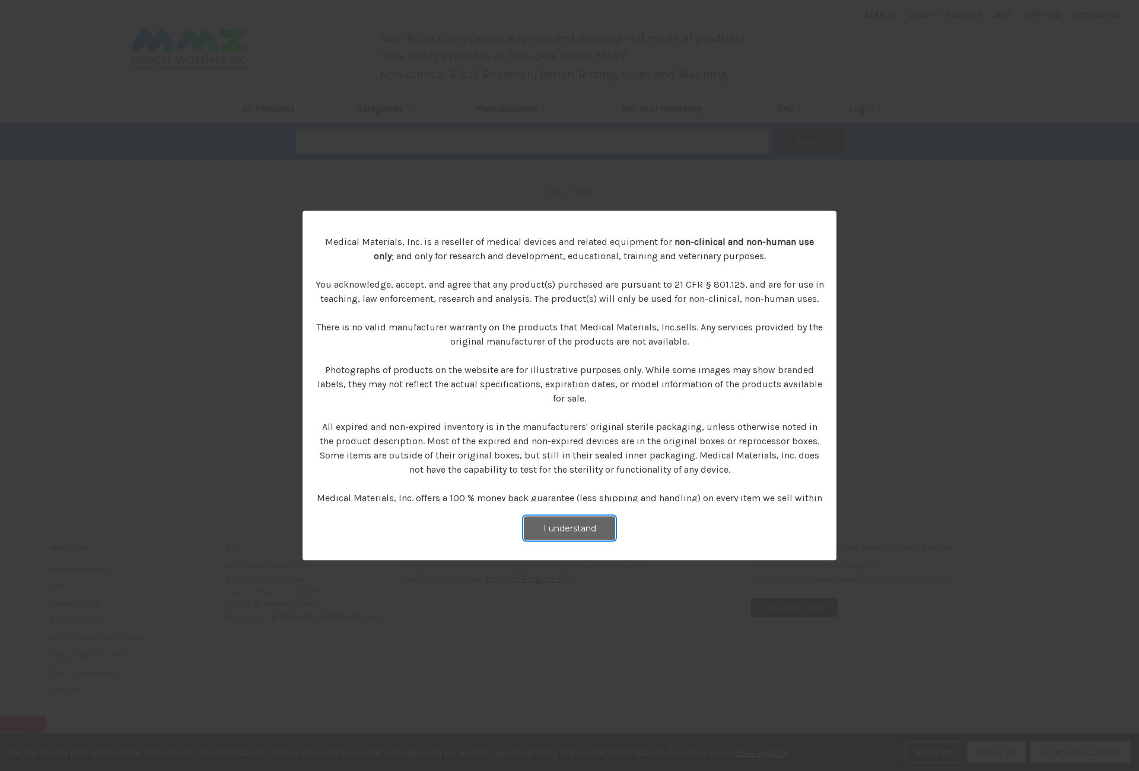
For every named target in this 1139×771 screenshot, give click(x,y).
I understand (569, 528)
